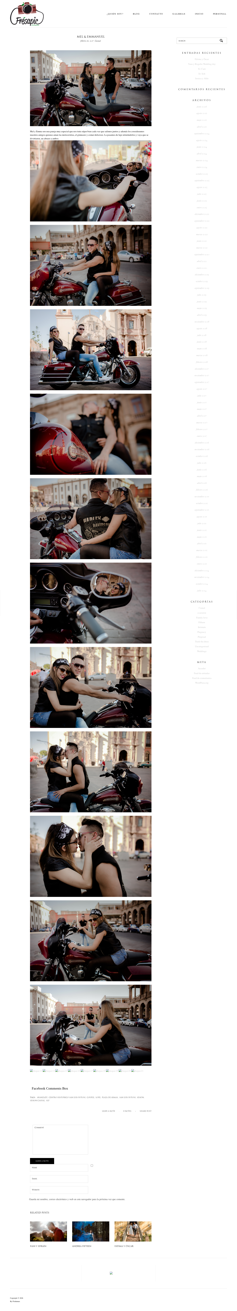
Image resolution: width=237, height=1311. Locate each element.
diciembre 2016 (202, 442)
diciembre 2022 (202, 214)
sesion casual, (37, 1101)
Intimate (202, 627)
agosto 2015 (202, 516)
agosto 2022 (201, 227)
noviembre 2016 (201, 449)
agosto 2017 (202, 389)
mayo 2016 (202, 476)
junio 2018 (202, 341)
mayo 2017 (202, 409)
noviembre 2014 (201, 577)
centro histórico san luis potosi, (67, 1098)
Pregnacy (201, 631)
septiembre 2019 (201, 288)
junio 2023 (202, 200)
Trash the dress (202, 641)
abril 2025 (202, 126)
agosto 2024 (201, 140)
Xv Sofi (201, 73)
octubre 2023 (202, 174)
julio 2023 (201, 194)
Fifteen (201, 622)
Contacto (156, 13)
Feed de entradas (202, 673)
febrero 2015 (202, 557)
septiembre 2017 (201, 382)
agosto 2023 (202, 187)
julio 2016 (201, 463)
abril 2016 (202, 483)
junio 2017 (202, 402)
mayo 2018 (202, 348)
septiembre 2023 (201, 180)
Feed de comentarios (201, 678)
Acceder (202, 668)
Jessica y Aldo (202, 78)
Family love (202, 617)
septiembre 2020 (201, 254)
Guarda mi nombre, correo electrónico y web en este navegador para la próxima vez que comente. (77, 1199)
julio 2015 (201, 523)
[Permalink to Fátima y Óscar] (133, 1231)
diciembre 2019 (202, 274)
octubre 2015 (202, 503)
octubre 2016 (202, 456)
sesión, (140, 1098)
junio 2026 (202, 106)
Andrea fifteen (81, 1246)
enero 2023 (202, 207)
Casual (98, 41)
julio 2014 (201, 590)
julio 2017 (201, 395)
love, (98, 1098)
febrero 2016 (202, 489)
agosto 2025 (201, 113)
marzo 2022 (202, 234)
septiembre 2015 (201, 510)
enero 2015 (202, 563)
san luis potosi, (127, 1098)
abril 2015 (201, 543)
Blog (136, 13)
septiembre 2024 (201, 133)
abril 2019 (202, 315)
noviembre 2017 (201, 375)
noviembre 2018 (201, 321)
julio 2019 (201, 295)
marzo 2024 (202, 160)
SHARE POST (145, 1111)
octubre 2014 (202, 584)
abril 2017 (201, 415)
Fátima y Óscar (124, 1246)
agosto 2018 (202, 328)
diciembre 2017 (202, 369)
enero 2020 (202, 268)
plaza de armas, (110, 1098)
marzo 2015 (201, 550)
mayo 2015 (202, 537)
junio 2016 (202, 469)
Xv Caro (202, 68)
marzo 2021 (202, 247)
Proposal (202, 636)
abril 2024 (202, 153)
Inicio (199, 13)
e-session (202, 612)
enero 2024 (202, 167)
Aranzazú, (42, 1098)
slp (47, 1101)
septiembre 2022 (201, 221)
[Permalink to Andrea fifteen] (90, 1231)
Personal (219, 13)
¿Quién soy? (115, 13)
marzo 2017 (201, 422)
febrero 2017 (202, 429)
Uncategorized (202, 646)
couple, (91, 1098)
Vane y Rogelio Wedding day (202, 63)
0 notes (127, 1111)
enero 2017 (202, 436)
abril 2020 (202, 261)
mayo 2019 (202, 308)
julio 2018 (201, 335)
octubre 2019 (202, 281)
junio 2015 (202, 530)
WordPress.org (202, 682)
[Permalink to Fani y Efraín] (48, 1231)
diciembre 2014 (202, 570)
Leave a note (108, 1111)
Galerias (178, 13)
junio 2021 (202, 241)
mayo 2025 (202, 120)
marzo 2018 (202, 355)
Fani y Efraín (38, 1246)
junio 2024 (202, 147)
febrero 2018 (202, 362)
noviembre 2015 (201, 496)
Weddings (201, 651)
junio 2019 (202, 301)
